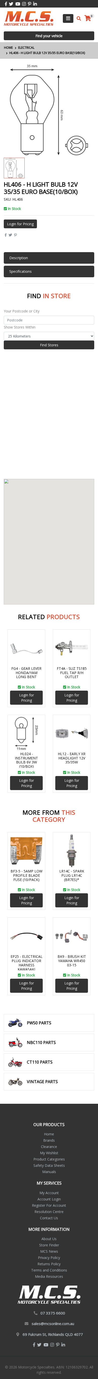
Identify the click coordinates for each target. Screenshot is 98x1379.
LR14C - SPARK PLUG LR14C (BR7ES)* (71, 875)
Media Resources (49, 1276)
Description (18, 257)
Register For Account (49, 1205)
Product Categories (49, 1159)
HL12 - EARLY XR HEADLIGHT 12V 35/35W (71, 758)
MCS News (49, 1251)
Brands (49, 1140)
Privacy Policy (49, 1257)
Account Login (49, 1199)
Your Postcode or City (21, 311)
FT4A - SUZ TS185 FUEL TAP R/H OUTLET (72, 672)
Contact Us (49, 1218)
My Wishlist (49, 1152)
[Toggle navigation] (68, 18)
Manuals (49, 1171)
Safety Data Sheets (49, 1165)
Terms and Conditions (49, 1270)
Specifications (20, 271)
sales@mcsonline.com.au (53, 1323)
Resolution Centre (49, 1211)
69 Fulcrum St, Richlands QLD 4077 (53, 1334)
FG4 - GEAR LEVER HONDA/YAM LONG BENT (26, 672)
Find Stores (49, 345)
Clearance (49, 1146)
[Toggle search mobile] (77, 18)
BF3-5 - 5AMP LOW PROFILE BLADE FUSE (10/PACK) (26, 875)
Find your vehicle (49, 35)
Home (49, 1134)
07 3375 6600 (52, 1312)
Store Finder (49, 1245)
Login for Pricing (20, 224)
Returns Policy (49, 1263)
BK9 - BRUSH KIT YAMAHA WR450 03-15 (72, 960)
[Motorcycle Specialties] (28, 18)
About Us (49, 1238)
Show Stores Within (19, 327)
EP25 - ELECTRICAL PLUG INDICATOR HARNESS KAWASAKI (26, 962)
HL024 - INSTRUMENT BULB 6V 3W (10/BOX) (26, 760)
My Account (49, 1192)
